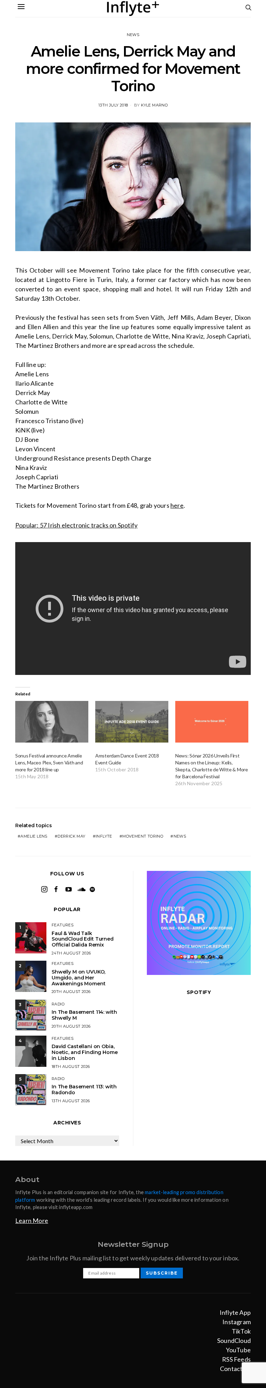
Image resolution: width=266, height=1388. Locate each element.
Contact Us (235, 1368)
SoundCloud (234, 1340)
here (177, 505)
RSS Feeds (236, 1359)
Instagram (236, 1322)
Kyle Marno (154, 105)
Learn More (31, 1220)
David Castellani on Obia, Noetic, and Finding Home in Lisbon (85, 1052)
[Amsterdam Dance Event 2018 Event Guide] (131, 722)
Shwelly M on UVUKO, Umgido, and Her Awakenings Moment (79, 978)
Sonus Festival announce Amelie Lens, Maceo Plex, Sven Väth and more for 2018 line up (49, 762)
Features (62, 925)
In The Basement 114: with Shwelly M (84, 1015)
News (133, 34)
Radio (58, 1004)
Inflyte (104, 836)
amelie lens (33, 836)
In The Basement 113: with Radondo (84, 1089)
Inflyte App (235, 1312)
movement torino (142, 836)
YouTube (238, 1350)
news (180, 836)
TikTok (241, 1331)
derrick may (71, 836)
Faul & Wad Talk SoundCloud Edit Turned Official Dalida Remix (83, 939)
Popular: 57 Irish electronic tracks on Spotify (76, 525)
